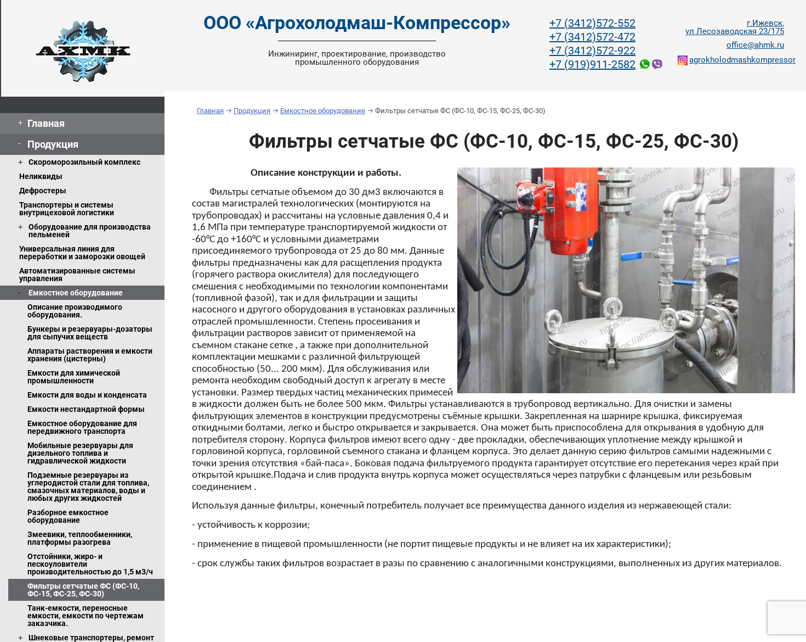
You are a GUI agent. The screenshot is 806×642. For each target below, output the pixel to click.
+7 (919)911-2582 (592, 64)
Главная (46, 123)
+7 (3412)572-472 (592, 36)
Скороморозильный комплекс (84, 162)
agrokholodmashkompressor (736, 60)
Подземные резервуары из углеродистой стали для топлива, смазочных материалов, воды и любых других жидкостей (88, 487)
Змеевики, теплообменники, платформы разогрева (79, 538)
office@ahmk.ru (755, 45)
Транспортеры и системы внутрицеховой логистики (66, 208)
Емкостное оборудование (76, 292)
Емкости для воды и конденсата (87, 394)
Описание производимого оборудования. (74, 311)
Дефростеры (42, 190)
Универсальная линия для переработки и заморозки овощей (82, 252)
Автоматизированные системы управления (77, 274)
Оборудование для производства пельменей (90, 230)
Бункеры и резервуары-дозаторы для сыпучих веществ (89, 333)
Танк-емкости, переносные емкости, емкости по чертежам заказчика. (85, 616)
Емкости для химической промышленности (73, 377)
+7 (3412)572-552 (592, 23)
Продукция (52, 144)
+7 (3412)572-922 (592, 50)
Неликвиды (41, 176)
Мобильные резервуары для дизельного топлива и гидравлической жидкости (80, 453)
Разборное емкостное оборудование (68, 516)
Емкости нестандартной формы (86, 409)
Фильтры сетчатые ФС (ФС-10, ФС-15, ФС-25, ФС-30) (83, 590)
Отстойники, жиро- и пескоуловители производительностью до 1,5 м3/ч (90, 564)
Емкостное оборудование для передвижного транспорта (82, 427)
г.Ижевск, (734, 27)
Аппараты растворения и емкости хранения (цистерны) (89, 355)
